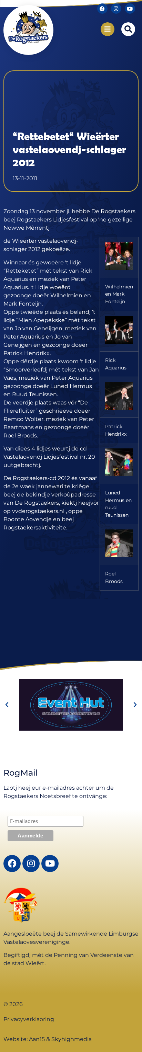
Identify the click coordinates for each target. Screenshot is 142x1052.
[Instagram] (116, 8)
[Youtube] (130, 8)
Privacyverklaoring (28, 1019)
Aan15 (37, 1039)
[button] (128, 29)
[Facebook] (102, 8)
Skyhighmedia (71, 1039)
